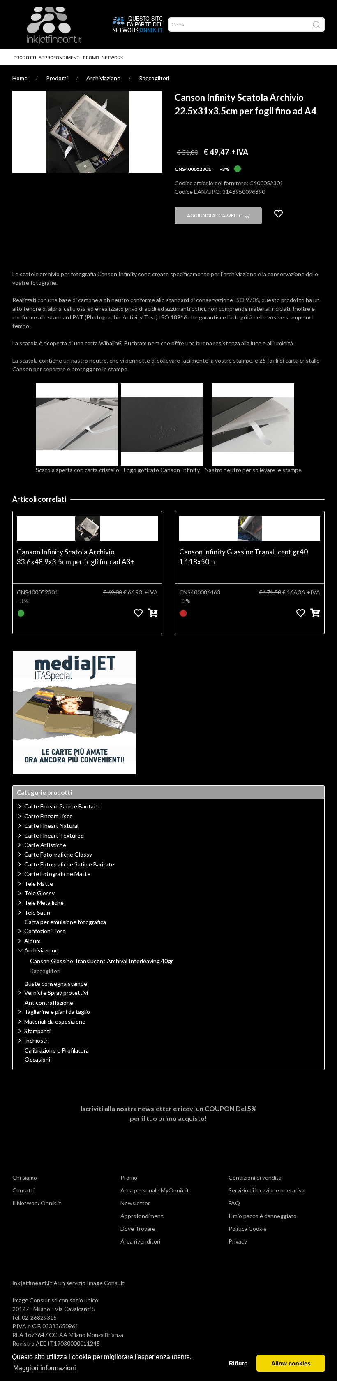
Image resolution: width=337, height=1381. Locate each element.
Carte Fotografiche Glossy (58, 854)
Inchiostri (36, 1040)
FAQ (234, 1202)
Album (32, 940)
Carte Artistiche (45, 844)
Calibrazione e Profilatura (57, 1050)
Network (112, 58)
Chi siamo (24, 1177)
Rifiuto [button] (238, 1363)
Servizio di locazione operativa (267, 1190)
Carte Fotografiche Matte (57, 873)
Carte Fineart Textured (54, 835)
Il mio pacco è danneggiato (263, 1215)
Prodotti (25, 58)
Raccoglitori (154, 78)
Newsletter (135, 1202)
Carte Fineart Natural (51, 825)
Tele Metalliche (44, 902)
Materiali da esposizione (54, 1021)
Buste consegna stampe (56, 983)
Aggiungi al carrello (215, 215)
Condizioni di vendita (255, 1177)
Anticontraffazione (49, 1002)
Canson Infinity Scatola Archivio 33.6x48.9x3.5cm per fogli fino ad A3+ (76, 556)
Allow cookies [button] (291, 1363)
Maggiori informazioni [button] (44, 1368)
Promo (91, 58)
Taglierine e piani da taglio (57, 1011)
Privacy (238, 1241)
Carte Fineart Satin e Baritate (61, 806)
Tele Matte (38, 883)
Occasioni (37, 1059)
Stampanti (37, 1030)
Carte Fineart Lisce (48, 816)
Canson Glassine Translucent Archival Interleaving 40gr (101, 961)
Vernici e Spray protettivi (56, 992)
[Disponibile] (237, 168)
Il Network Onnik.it (36, 1202)
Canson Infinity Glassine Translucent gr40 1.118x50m (243, 556)
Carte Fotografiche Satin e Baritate (69, 864)
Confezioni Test (44, 930)
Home (20, 78)
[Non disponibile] (183, 612)
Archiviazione (103, 78)
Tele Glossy (39, 893)
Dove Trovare (137, 1228)
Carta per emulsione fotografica (65, 922)
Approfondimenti (60, 58)
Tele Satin (37, 912)
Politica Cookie (248, 1228)
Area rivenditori (140, 1241)
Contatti (23, 1190)
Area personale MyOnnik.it (154, 1190)
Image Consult (106, 1282)
